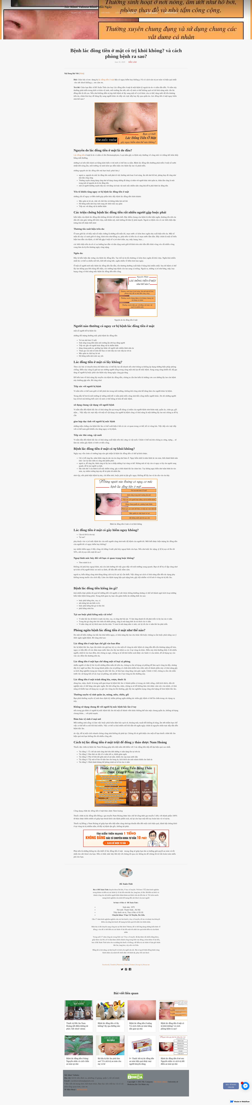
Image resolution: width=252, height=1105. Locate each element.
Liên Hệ (119, 13)
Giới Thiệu (105, 13)
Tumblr (113, 965)
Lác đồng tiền (79, 155)
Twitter (132, 965)
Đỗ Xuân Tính (126, 884)
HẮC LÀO (132, 62)
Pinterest (120, 965)
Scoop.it (139, 965)
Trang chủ (76, 13)
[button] (134, 12)
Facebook (105, 965)
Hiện (81, 73)
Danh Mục (91, 13)
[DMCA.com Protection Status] (135, 1077)
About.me (146, 965)
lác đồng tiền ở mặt (106, 80)
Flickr (126, 965)
